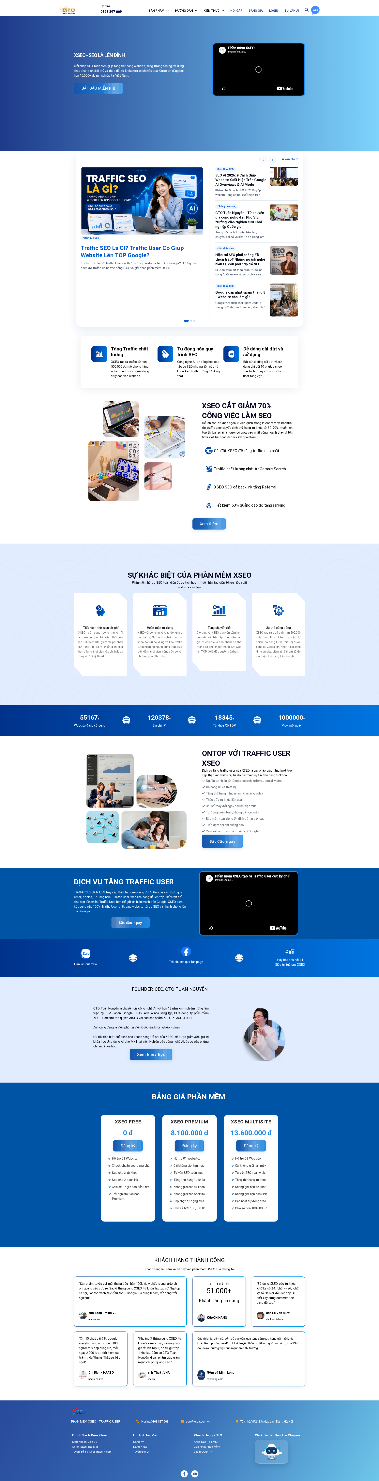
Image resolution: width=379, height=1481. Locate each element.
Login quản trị (203, 1444)
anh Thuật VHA (159, 1365)
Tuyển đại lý (141, 1444)
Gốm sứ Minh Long (221, 1365)
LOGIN (273, 10)
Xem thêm (209, 516)
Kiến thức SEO (225, 276)
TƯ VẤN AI (291, 10)
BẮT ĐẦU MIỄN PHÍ (98, 88)
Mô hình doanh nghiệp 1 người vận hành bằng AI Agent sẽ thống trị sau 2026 (239, 250)
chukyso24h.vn (274, 1312)
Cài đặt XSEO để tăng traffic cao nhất (246, 443)
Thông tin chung (92, 169)
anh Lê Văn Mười (278, 1306)
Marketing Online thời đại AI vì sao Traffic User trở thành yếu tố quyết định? (239, 180)
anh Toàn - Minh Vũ (102, 1306)
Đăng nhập (140, 1439)
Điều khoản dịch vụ (84, 1434)
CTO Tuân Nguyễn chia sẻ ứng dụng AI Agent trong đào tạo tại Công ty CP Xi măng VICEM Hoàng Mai (141, 186)
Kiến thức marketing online (232, 169)
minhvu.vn (94, 1312)
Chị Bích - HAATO (101, 1365)
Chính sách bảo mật (85, 1439)
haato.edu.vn (95, 1372)
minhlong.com (215, 1372)
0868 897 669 (159, 1414)
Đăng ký (128, 1138)
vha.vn (151, 1372)
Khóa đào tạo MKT (206, 1434)
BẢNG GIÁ (256, 10)
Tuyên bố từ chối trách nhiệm (92, 1444)
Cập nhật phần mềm (207, 1439)
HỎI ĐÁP (236, 10)
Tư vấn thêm (289, 159)
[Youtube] (194, 1467)
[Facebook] (184, 1467)
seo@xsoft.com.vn (198, 1414)
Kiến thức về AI (226, 206)
